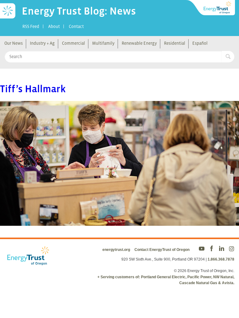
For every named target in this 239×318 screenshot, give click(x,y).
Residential (174, 43)
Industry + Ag (42, 43)
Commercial (73, 43)
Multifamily (103, 43)
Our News (13, 43)
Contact (76, 26)
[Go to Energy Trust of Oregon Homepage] (211, 8)
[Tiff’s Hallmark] (119, 221)
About (54, 26)
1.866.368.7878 (221, 259)
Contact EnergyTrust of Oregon (162, 250)
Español (200, 43)
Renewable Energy (139, 43)
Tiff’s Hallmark (33, 88)
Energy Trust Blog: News (79, 11)
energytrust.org (116, 250)
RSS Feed (30, 26)
